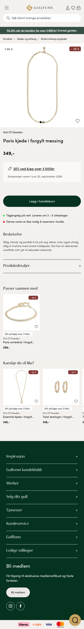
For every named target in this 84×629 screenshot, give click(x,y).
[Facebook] (20, 606)
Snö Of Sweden (13, 132)
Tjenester (14, 510)
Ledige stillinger (19, 550)
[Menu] (8, 8)
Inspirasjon (15, 456)
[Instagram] (10, 606)
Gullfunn (13, 537)
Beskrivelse (12, 234)
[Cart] (78, 7)
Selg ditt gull (17, 496)
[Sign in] (67, 8)
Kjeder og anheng (26, 38)
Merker (12, 483)
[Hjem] (39, 8)
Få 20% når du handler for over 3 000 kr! (32, 30)
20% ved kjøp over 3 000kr (34, 168)
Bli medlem (18, 592)
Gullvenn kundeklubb (24, 469)
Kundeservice (17, 523)
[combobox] (42, 18)
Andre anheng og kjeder (54, 38)
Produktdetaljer (16, 265)
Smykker (8, 38)
